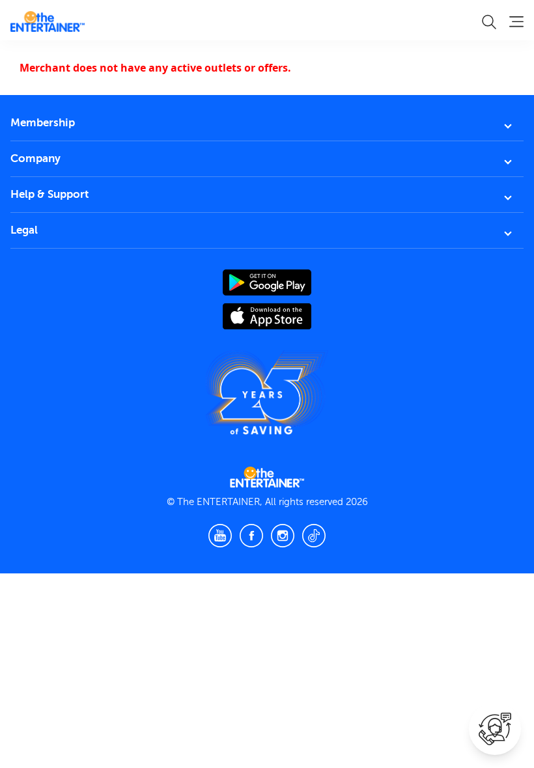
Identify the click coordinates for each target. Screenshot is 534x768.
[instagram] (282, 535)
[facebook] (251, 535)
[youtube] (220, 535)
